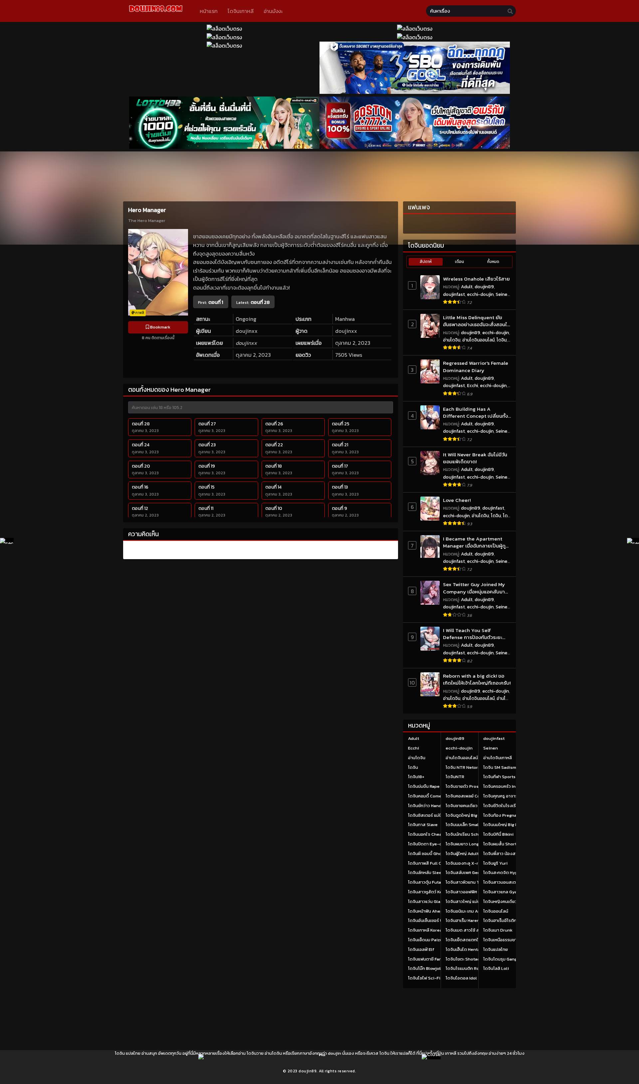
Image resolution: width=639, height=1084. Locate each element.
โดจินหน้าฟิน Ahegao (427, 911)
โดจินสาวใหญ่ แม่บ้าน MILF (470, 901)
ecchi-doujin (480, 294)
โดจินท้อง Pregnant (502, 815)
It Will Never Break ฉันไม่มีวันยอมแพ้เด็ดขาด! (475, 458)
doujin (334, 1053)
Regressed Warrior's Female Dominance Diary (475, 366)
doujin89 (484, 286)
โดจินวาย (255, 1053)
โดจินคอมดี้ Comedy (427, 796)
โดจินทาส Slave (423, 824)
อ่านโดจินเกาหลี (497, 758)
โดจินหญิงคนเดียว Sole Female (513, 901)
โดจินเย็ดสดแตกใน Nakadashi (474, 940)
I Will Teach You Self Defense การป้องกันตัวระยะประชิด (472, 634)
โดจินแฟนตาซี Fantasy (429, 959)
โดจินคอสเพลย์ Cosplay (468, 796)
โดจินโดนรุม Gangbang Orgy (510, 959)
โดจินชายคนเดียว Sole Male (472, 805)
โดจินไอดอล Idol (461, 978)
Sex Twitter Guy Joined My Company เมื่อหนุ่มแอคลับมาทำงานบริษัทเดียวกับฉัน (474, 588)
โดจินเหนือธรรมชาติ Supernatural (515, 940)
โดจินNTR (455, 776)
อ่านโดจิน (451, 339)
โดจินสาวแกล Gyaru (502, 892)
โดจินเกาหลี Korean (426, 930)
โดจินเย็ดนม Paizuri (427, 940)
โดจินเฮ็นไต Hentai (463, 949)
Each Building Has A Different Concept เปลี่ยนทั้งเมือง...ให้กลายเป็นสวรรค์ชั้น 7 (475, 412)
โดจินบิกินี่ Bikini (498, 834)
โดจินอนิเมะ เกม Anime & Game (475, 911)
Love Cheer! (457, 500)
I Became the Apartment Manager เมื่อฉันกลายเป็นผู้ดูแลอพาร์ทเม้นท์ (474, 542)
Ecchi (472, 385)
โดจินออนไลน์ (495, 911)
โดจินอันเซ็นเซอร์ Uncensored (436, 920)
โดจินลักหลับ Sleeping (429, 872)
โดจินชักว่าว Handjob (428, 805)
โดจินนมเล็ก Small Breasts (471, 824)
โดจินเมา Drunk (498, 930)
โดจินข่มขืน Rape (424, 786)
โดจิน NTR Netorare (465, 767)
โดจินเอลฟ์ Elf (421, 949)
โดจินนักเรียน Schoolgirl (469, 834)
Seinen (503, 294)
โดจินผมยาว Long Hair (467, 844)
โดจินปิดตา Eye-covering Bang (438, 844)
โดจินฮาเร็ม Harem (463, 920)
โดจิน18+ (416, 776)
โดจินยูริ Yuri (495, 863)
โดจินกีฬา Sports (499, 776)
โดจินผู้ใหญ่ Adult (462, 853)
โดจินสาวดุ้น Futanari (428, 882)
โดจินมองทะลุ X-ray (464, 863)
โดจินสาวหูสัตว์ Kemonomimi (436, 892)
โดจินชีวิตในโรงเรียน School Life (514, 805)
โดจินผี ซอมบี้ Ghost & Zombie (437, 853)
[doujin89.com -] (155, 13)
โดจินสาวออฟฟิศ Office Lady (473, 892)
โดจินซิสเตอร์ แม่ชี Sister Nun (436, 815)
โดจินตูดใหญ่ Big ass (465, 815)
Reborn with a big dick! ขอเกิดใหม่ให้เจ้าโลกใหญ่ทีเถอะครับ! (477, 679)
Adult (467, 286)
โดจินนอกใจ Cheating (429, 834)
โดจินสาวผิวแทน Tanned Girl (473, 882)
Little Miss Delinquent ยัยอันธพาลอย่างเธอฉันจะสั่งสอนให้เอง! (476, 321)
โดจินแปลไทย (495, 949)
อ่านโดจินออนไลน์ (478, 339)
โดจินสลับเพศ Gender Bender (474, 872)
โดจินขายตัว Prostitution (470, 786)
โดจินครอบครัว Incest (504, 786)
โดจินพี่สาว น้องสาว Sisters (509, 853)
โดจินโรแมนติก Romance (469, 968)
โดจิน (502, 339)
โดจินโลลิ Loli (496, 968)
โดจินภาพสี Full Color (429, 863)
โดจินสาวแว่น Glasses (429, 901)
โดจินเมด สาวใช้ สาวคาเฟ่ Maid (474, 930)
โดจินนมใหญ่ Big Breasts (507, 824)
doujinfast (454, 294)
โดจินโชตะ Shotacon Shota (472, 959)
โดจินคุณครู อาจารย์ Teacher (510, 796)
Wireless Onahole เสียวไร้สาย (476, 278)
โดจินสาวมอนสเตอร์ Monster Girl (515, 882)
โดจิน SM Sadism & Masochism (513, 767)
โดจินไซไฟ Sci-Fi (424, 978)
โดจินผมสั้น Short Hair (504, 844)
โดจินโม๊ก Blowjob (425, 968)
